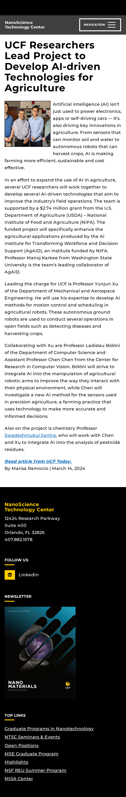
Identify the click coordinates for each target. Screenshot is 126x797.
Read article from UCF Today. (38, 461)
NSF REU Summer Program (35, 770)
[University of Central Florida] (46, 7)
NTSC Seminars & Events (32, 737)
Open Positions (22, 745)
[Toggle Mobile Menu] (119, 7)
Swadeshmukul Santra (30, 435)
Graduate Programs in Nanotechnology (49, 728)
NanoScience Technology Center (25, 24)
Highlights (16, 762)
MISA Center (19, 778)
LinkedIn (28, 575)
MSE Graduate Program (31, 754)
